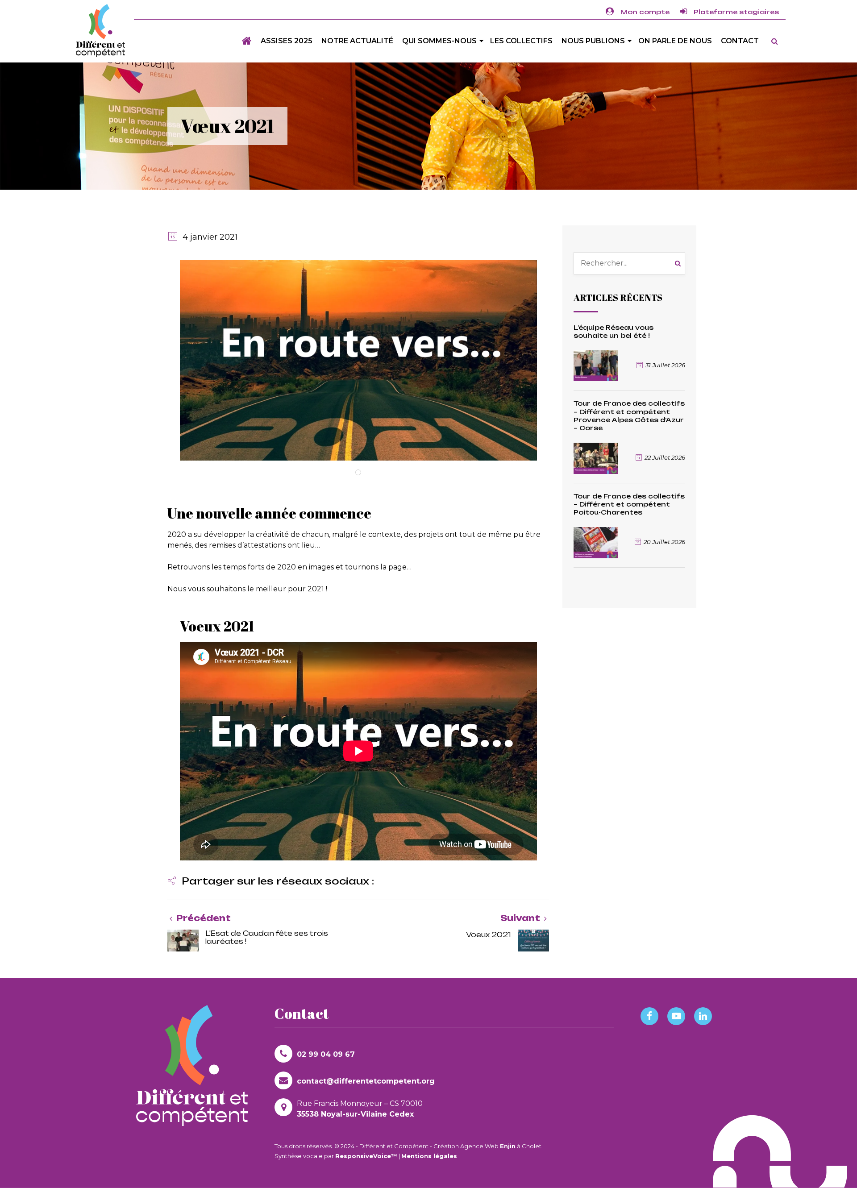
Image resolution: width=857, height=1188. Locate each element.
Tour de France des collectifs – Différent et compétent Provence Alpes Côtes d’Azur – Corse (629, 415)
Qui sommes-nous (439, 41)
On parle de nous (675, 41)
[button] (270, 882)
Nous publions (593, 41)
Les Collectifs (521, 41)
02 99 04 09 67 (326, 1054)
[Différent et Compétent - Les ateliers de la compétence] (100, 30)
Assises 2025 (286, 41)
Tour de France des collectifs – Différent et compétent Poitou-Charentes (629, 504)
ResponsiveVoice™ (366, 1155)
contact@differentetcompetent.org (366, 1081)
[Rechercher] (680, 263)
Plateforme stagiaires (736, 12)
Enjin (508, 1146)
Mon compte (645, 12)
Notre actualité (357, 41)
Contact (740, 41)
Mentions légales (429, 1155)
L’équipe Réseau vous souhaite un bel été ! (613, 331)
